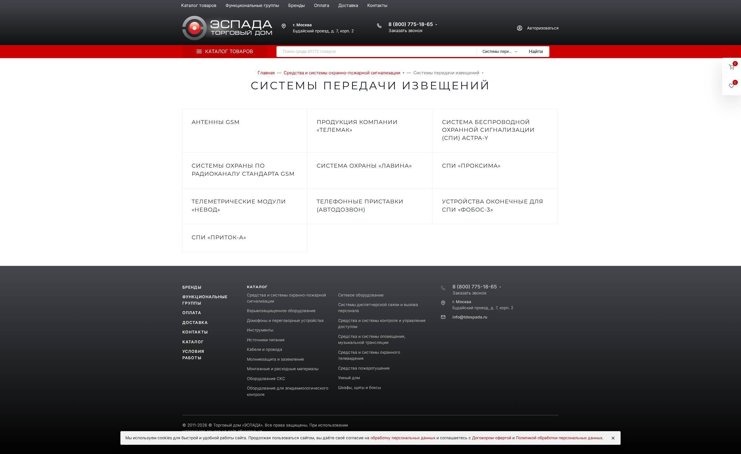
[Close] (613, 438)
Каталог (193, 342)
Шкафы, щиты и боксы (359, 387)
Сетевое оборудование (361, 295)
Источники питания (266, 340)
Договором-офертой (491, 438)
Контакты (195, 332)
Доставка (195, 322)
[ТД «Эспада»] (227, 28)
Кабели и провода (264, 349)
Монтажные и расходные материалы (282, 368)
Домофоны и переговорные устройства (285, 320)
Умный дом (349, 377)
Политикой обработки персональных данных (559, 438)
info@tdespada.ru (469, 317)
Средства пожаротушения (364, 368)
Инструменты (260, 330)
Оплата (191, 312)
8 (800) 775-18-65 (410, 24)
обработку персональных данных (402, 438)
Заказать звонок (405, 30)
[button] (731, 67)
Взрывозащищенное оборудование (281, 310)
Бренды (191, 287)
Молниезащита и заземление (275, 359)
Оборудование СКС (266, 378)
